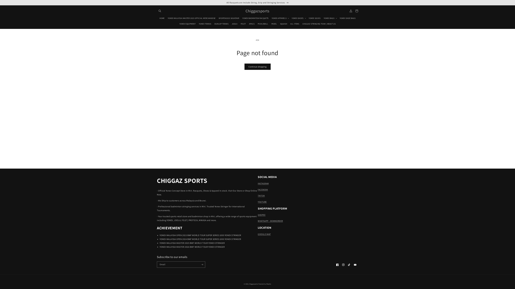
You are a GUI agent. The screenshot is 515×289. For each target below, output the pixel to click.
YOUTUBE (262, 201)
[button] (160, 11)
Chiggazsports (253, 284)
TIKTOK (261, 195)
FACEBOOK (263, 189)
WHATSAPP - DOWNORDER (270, 221)
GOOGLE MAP (264, 234)
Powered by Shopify (264, 284)
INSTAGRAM (263, 183)
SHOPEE (262, 215)
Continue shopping (258, 66)
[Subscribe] (202, 264)
